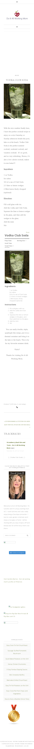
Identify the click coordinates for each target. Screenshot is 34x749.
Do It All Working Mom (17, 15)
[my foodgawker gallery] (17, 607)
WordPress (19, 746)
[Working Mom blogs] (14, 724)
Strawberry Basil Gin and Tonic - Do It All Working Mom (16, 445)
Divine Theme (19, 744)
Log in (26, 746)
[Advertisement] (17, 51)
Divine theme (18, 741)
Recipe (17, 75)
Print (27, 232)
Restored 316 (29, 741)
